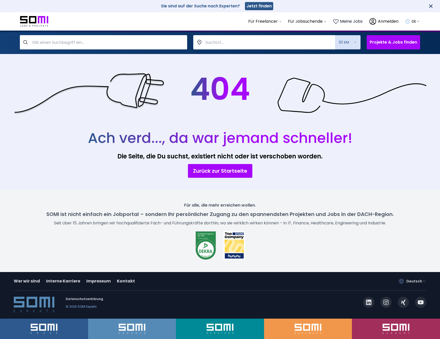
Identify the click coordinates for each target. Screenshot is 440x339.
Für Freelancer (263, 21)
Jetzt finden (259, 6)
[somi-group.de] (44, 329)
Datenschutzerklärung (84, 299)
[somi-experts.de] (132, 329)
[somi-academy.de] (396, 329)
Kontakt (126, 281)
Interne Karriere (63, 281)
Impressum (98, 281)
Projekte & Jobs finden (393, 42)
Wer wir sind (27, 281)
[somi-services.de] (220, 329)
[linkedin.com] (368, 302)
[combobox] (416, 21)
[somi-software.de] (308, 329)
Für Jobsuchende (305, 21)
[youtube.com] (420, 302)
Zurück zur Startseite (220, 170)
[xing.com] (403, 302)
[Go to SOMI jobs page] (34, 21)
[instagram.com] (386, 302)
